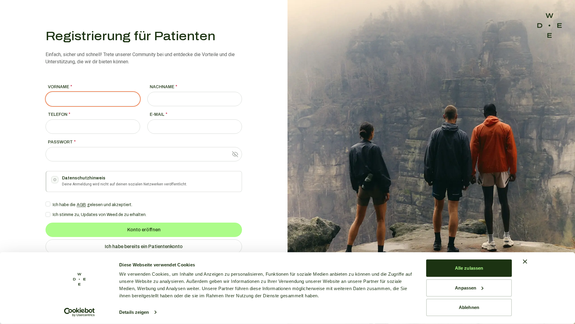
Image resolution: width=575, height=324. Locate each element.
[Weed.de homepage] (549, 25)
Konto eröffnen (144, 229)
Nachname (162, 87)
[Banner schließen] (525, 262)
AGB (81, 204)
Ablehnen (469, 307)
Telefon (57, 114)
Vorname (58, 87)
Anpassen (465, 287)
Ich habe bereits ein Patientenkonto (144, 246)
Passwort (60, 142)
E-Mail (157, 114)
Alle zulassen (469, 268)
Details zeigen (134, 312)
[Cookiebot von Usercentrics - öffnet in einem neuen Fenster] (79, 312)
